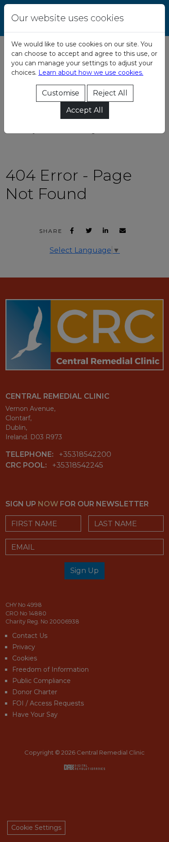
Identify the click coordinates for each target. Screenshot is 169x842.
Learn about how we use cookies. (90, 72)
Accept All (84, 110)
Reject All (110, 93)
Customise (60, 93)
